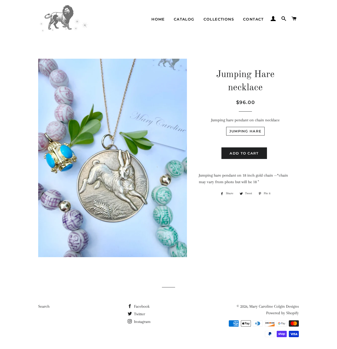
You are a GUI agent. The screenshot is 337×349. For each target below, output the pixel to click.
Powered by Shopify (282, 313)
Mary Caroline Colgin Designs (274, 306)
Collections (219, 19)
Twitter (139, 314)
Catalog (184, 19)
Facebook (141, 306)
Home (158, 19)
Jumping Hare (245, 131)
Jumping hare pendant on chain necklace (245, 120)
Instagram (142, 321)
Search (43, 306)
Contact (253, 19)
